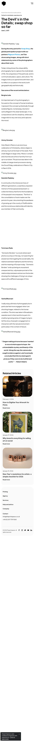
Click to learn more (8, 738)
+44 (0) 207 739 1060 (10, 519)
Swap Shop (25, 49)
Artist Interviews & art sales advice (11, 12)
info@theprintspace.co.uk (11, 516)
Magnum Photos (14, 54)
